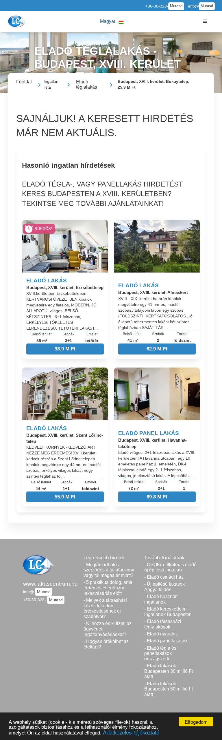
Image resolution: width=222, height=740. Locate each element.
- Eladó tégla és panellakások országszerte (160, 653)
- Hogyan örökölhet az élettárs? (106, 644)
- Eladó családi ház (164, 577)
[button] (112, 21)
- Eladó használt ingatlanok (160, 599)
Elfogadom (196, 721)
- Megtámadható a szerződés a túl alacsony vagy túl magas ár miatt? (109, 570)
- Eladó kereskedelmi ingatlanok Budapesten (168, 611)
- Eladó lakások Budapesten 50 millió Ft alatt (168, 689)
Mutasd (176, 6)
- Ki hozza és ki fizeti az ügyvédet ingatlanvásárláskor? (108, 629)
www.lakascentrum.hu (50, 584)
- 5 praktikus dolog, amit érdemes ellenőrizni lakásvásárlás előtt (108, 587)
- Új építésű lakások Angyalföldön (164, 587)
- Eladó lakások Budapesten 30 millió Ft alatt (168, 671)
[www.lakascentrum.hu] (17, 21)
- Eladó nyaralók (161, 633)
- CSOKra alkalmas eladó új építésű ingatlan (170, 567)
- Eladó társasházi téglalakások (162, 624)
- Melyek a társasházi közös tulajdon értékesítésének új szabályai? (105, 608)
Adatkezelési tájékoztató (131, 732)
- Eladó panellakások (166, 640)
